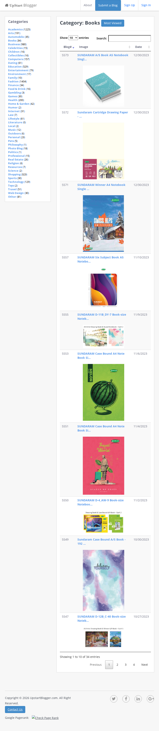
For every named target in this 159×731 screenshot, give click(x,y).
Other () (14, 196)
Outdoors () (16, 133)
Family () (15, 78)
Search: (101, 38)
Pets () (13, 141)
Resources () (17, 167)
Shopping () (17, 174)
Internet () (16, 111)
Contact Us (15, 709)
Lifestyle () (16, 118)
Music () (14, 130)
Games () (15, 96)
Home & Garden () (21, 104)
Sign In (146, 5)
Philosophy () (17, 144)
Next (144, 665)
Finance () (16, 85)
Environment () (19, 74)
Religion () (15, 163)
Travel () (15, 189)
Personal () (16, 137)
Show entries (74, 38)
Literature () (17, 122)
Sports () (15, 178)
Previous (96, 665)
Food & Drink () (19, 89)
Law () (12, 115)
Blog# (68, 47)
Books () (14, 40)
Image (83, 47)
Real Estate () (18, 159)
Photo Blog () (18, 148)
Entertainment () (21, 70)
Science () (15, 170)
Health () (16, 100)
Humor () (14, 107)
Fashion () (17, 81)
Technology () (19, 182)
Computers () (19, 59)
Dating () (15, 63)
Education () (18, 66)
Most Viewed (113, 23)
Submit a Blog (108, 5)
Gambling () (16, 92)
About (88, 5)
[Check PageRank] (45, 718)
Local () (13, 126)
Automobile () (18, 37)
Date (138, 47)
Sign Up (129, 5)
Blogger (22, 5)
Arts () (14, 33)
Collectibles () (18, 55)
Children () (16, 51)
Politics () (15, 152)
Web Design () (18, 193)
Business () (17, 44)
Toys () (13, 185)
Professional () (19, 156)
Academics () (19, 29)
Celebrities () (18, 48)
